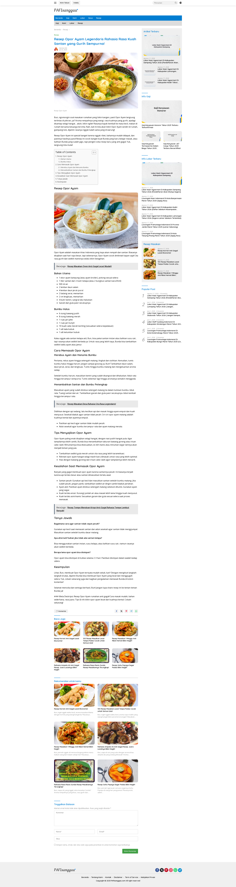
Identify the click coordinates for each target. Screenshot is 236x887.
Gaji (67, 18)
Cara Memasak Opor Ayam (68, 164)
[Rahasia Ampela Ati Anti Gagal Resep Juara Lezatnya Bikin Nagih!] (67, 655)
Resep (98, 18)
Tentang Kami (97, 877)
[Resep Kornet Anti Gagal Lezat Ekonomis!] (67, 629)
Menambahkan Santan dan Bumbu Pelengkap (78, 170)
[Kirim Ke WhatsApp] (136, 611)
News (90, 18)
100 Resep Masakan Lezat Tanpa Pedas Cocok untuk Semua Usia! (94, 640)
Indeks (76, 3)
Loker (82, 18)
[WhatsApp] (175, 870)
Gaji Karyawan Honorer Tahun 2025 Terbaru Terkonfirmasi (160, 126)
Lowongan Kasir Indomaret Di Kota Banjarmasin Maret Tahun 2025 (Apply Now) (162, 199)
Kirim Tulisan (64, 3)
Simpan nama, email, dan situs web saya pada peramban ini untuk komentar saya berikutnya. (93, 845)
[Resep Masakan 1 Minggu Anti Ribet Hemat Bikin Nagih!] (125, 629)
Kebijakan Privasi (148, 877)
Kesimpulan (61, 182)
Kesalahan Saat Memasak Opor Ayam (72, 176)
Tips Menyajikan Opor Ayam (68, 173)
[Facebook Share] (116, 611)
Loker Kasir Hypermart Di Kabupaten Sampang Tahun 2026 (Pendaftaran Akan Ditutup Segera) (161, 61)
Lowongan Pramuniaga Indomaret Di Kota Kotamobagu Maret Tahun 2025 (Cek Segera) (162, 332)
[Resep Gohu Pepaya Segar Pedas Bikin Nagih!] (125, 655)
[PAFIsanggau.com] (66, 10)
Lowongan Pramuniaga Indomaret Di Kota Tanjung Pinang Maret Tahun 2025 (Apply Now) (161, 234)
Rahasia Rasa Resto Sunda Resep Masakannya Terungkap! (96, 666)
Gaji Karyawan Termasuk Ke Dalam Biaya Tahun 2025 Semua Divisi (150, 146)
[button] (175, 3)
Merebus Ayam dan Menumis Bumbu (74, 167)
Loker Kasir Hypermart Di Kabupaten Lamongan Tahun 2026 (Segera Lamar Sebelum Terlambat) (168, 70)
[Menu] (55, 3)
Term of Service (131, 877)
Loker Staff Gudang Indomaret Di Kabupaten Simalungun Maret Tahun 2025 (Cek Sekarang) (164, 323)
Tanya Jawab (62, 179)
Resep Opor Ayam (64, 156)
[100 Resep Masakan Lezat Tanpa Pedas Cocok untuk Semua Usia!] (96, 629)
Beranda (59, 18)
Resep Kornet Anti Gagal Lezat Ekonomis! (66, 639)
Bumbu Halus (66, 162)
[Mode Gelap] (180, 3)
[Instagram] (171, 870)
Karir (75, 18)
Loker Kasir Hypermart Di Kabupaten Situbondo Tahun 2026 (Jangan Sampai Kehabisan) (163, 314)
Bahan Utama (66, 159)
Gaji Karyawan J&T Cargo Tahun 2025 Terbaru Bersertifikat (172, 146)
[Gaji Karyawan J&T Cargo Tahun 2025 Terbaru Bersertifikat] (172, 136)
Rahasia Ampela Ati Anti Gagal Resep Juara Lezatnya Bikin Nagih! (66, 667)
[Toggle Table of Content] (93, 152)
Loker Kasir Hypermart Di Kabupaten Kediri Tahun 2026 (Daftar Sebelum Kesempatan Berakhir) (168, 81)
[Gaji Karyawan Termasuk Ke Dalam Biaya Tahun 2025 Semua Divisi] (151, 136)
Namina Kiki (63, 48)
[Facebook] (157, 870)
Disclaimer (118, 877)
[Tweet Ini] (121, 611)
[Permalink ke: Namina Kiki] (56, 49)
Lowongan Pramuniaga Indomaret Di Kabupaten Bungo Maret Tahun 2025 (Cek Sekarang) (164, 340)
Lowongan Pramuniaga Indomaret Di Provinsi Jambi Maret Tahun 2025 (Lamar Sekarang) (160, 226)
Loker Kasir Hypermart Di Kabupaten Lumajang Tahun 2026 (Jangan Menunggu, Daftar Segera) (162, 305)
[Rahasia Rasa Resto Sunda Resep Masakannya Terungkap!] (96, 655)
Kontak (108, 877)
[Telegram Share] (131, 611)
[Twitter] (162, 870)
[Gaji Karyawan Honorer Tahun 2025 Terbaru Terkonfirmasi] (162, 111)
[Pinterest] (166, 870)
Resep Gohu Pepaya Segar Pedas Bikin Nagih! (123, 666)
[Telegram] (180, 870)
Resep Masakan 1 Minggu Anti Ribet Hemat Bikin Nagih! (124, 639)
